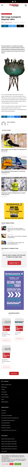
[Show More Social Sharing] (25, 26)
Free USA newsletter (5, 422)
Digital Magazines (4, 401)
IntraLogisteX (4, 451)
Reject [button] (11, 464)
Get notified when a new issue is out (8, 430)
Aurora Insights (4, 394)
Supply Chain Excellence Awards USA (8, 441)
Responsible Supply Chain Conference (9, 448)
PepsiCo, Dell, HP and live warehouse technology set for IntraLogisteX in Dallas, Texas (16, 230)
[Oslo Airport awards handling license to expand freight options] (14, 184)
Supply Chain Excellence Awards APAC (9, 446)
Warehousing (4, 387)
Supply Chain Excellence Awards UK (6, 361)
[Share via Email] (20, 26)
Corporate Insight (5, 396)
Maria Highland (8, 22)
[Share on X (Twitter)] (12, 26)
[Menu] (2, 5)
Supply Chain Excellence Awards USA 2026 (6, 334)
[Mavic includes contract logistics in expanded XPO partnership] (14, 141)
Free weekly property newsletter (8, 420)
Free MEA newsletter (5, 425)
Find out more (6, 340)
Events (2, 399)
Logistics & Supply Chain (6, 384)
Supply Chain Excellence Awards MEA (9, 443)
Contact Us (3, 412)
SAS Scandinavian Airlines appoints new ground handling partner (13, 171)
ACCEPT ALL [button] (17, 464)
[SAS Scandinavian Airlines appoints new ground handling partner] (14, 162)
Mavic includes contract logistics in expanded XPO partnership (14, 150)
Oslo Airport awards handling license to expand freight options (13, 193)
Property (3, 389)
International (4, 391)
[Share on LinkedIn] (5, 26)
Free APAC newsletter (6, 427)
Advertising (3, 410)
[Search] (26, 5)
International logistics (6, 13)
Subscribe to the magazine (6, 415)
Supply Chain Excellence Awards (7, 438)
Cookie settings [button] (5, 464)
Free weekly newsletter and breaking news (10, 417)
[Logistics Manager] (14, 5)
